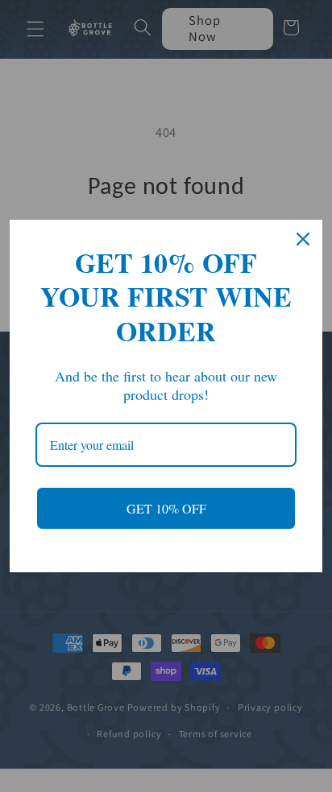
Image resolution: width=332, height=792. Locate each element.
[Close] (303, 239)
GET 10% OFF (166, 508)
